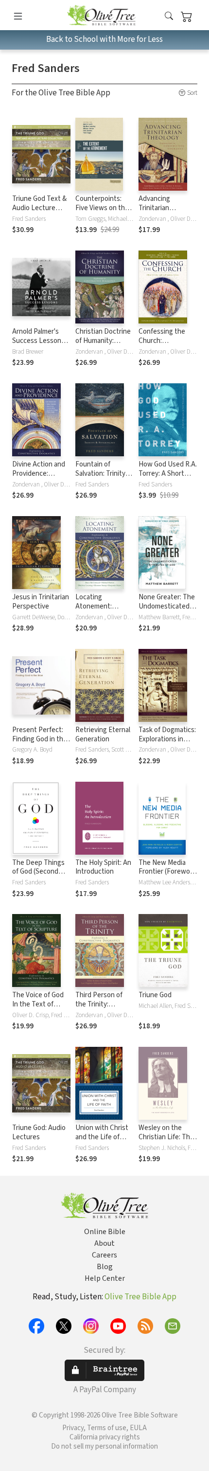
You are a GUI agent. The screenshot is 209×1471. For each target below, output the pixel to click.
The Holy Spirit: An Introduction (103, 867)
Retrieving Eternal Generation (102, 734)
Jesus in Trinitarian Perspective (40, 601)
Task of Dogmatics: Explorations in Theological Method (167, 744)
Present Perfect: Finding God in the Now (39, 739)
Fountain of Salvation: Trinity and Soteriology (100, 473)
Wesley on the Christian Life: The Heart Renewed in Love (166, 1142)
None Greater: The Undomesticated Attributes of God (167, 606)
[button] (169, 17)
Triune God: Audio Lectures (39, 1132)
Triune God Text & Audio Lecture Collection (39, 208)
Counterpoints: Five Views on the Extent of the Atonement (102, 213)
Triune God (155, 995)
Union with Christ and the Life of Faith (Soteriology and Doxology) (102, 1142)
